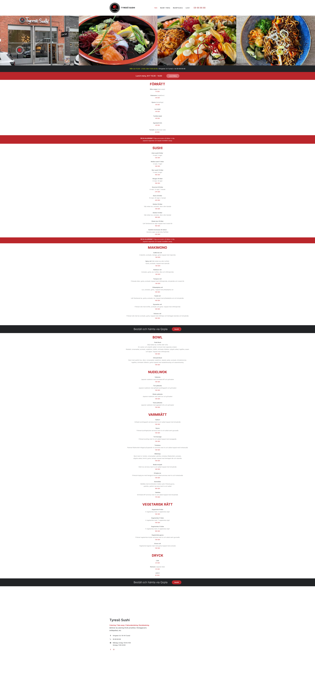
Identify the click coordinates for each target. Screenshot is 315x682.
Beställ (176, 329)
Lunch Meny (173, 76)
